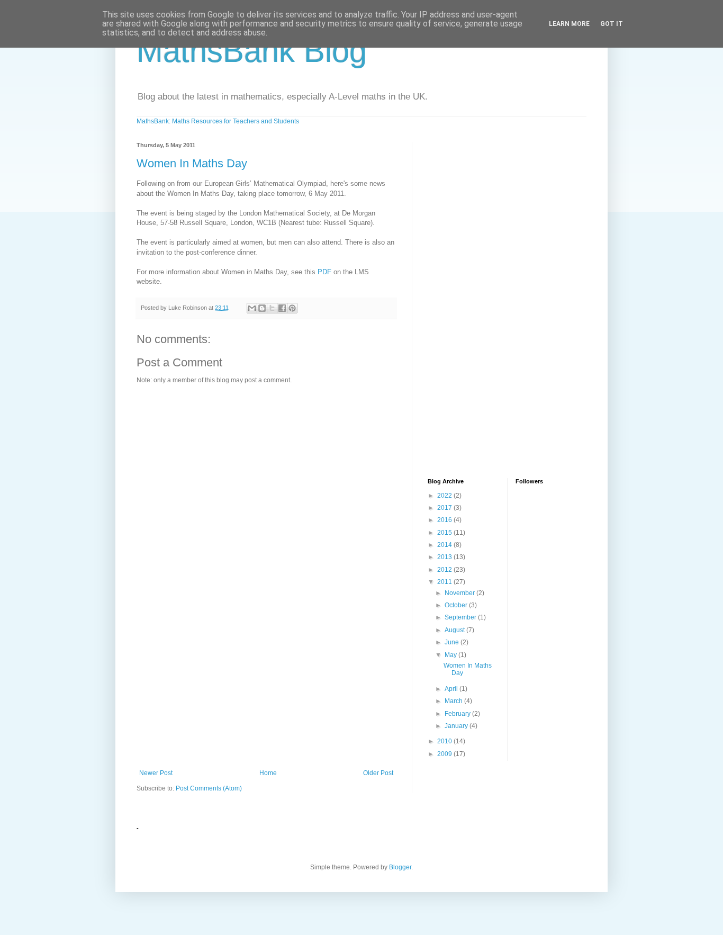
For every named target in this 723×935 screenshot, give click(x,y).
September (461, 617)
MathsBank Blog (252, 51)
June (452, 642)
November (460, 593)
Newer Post (156, 773)
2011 (445, 582)
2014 (445, 545)
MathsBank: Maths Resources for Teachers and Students (218, 121)
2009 (445, 754)
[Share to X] (272, 308)
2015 (445, 532)
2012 (445, 569)
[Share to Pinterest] (292, 308)
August (455, 630)
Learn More (569, 24)
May (451, 655)
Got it (611, 24)
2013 (445, 557)
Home (268, 773)
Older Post (378, 773)
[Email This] (252, 308)
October (457, 605)
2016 (445, 520)
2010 (445, 741)
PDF (324, 272)
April (452, 689)
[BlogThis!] (262, 308)
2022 (445, 495)
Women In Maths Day (192, 163)
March (454, 701)
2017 (445, 507)
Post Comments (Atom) (209, 788)
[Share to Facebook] (282, 308)
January (457, 726)
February (458, 713)
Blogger (400, 867)
